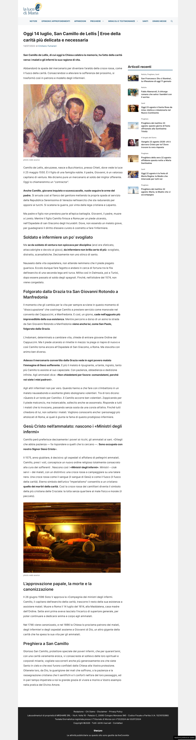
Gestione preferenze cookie (184, 738)
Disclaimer (102, 711)
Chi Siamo (90, 711)
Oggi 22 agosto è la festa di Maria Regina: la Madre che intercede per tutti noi (154, 176)
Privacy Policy (115, 711)
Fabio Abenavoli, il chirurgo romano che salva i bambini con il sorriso (156, 94)
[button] (172, 21)
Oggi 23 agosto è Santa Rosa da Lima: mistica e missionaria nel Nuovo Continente (156, 110)
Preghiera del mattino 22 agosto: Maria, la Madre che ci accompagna (156, 192)
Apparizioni (80, 21)
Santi (145, 21)
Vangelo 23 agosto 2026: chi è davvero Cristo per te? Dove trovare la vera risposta (156, 144)
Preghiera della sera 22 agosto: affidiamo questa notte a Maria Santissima (156, 160)
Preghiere (95, 21)
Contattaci (118, 723)
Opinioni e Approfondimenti (55, 21)
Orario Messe (159, 21)
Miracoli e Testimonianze (121, 21)
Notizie (33, 21)
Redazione (79, 711)
